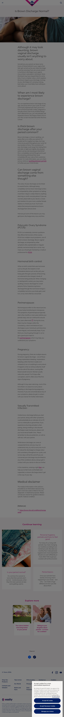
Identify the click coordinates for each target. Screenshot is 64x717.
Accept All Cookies (47, 700)
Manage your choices (47, 711)
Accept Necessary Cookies (47, 706)
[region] (47, 699)
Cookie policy (55, 696)
